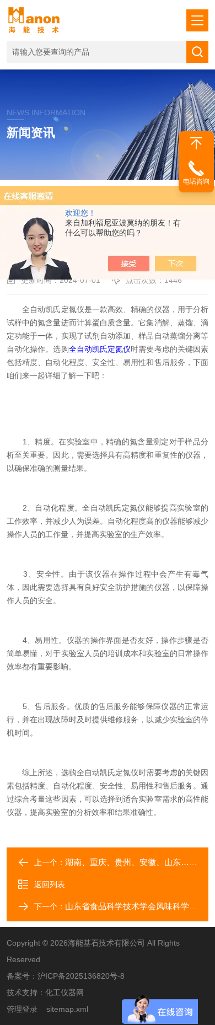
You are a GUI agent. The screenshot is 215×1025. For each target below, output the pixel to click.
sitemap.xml (67, 1009)
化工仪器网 (64, 992)
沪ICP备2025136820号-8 (81, 976)
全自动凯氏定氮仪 (100, 349)
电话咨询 (196, 181)
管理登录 (22, 1009)
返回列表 (49, 884)
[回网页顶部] (196, 143)
